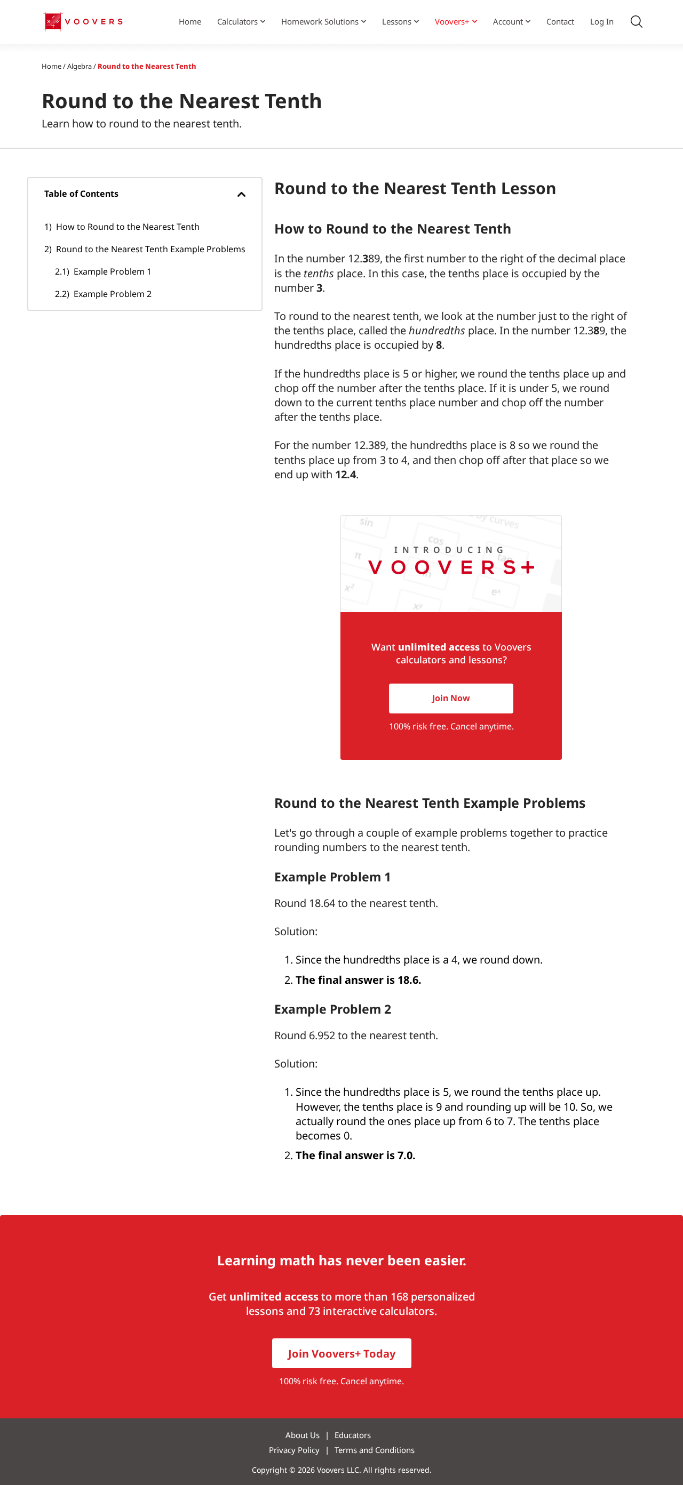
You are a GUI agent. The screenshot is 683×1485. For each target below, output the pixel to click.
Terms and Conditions (375, 1449)
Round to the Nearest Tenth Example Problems (150, 249)
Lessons (396, 21)
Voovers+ (452, 21)
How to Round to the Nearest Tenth (128, 226)
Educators (353, 1435)
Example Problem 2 (113, 294)
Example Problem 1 (113, 271)
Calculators (237, 21)
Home (190, 21)
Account (508, 21)
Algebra (79, 66)
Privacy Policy (294, 1449)
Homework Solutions (320, 21)
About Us (302, 1435)
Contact (560, 21)
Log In (602, 21)
